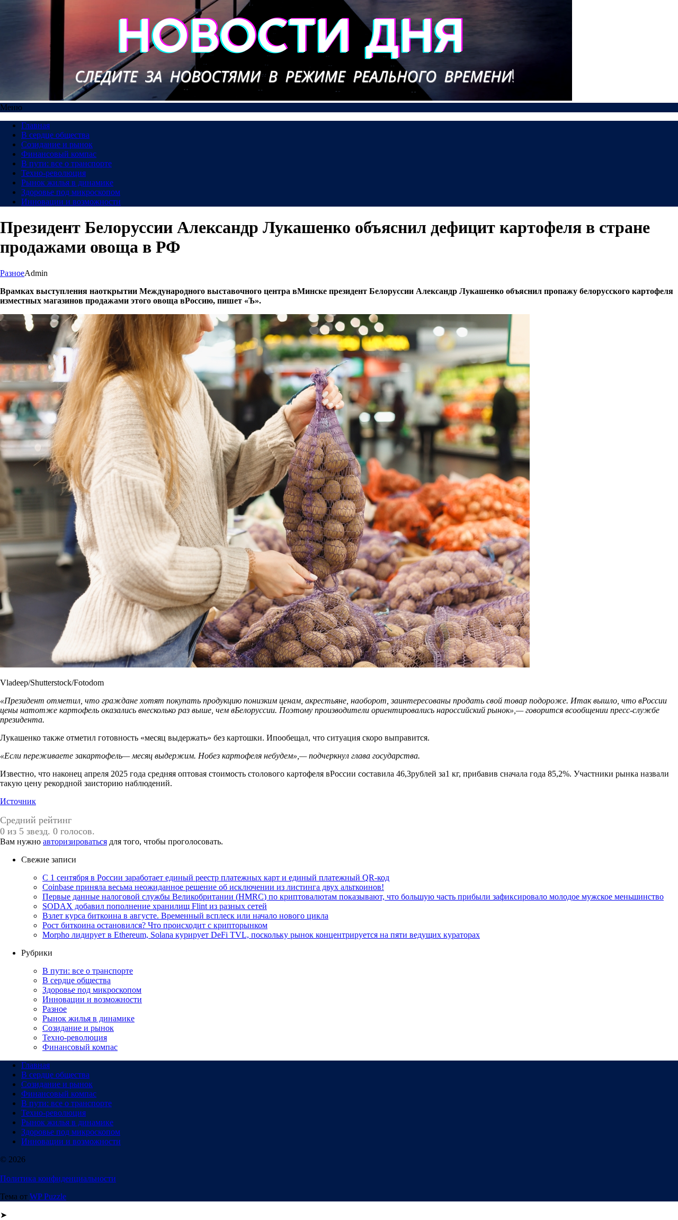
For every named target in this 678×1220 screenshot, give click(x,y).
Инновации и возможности (71, 201)
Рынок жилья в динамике (67, 182)
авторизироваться (75, 841)
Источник (18, 801)
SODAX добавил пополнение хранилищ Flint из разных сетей (154, 906)
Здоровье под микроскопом (70, 192)
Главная (35, 125)
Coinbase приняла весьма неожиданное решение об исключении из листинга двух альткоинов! (213, 887)
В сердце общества (55, 134)
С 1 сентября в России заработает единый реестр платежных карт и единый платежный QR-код (215, 877)
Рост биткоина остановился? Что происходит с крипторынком (154, 925)
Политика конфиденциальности (58, 1178)
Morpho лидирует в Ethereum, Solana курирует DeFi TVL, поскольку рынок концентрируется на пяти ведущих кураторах (261, 934)
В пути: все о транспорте (66, 163)
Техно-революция (53, 172)
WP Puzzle (48, 1196)
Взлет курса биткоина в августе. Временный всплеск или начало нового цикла (185, 915)
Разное (12, 273)
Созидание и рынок (57, 144)
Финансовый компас (58, 153)
